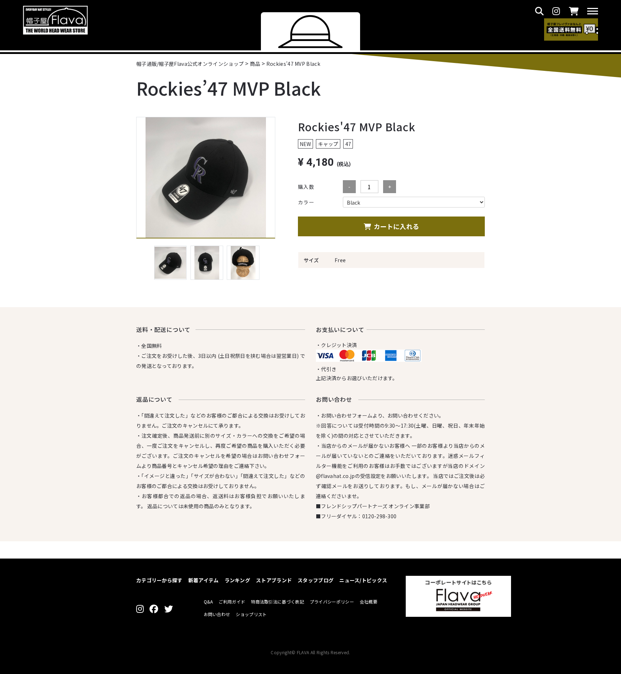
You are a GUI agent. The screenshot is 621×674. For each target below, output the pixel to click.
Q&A (208, 601)
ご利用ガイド (231, 601)
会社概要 (368, 601)
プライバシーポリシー (332, 601)
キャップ (328, 143)
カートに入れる (396, 226)
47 (348, 143)
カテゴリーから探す (159, 580)
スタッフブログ (316, 580)
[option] (205, 177)
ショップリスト (251, 614)
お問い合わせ (217, 614)
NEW (305, 143)
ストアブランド (274, 580)
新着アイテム (203, 580)
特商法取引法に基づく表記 (277, 601)
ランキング (237, 580)
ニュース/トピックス (363, 580)
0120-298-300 (379, 516)
